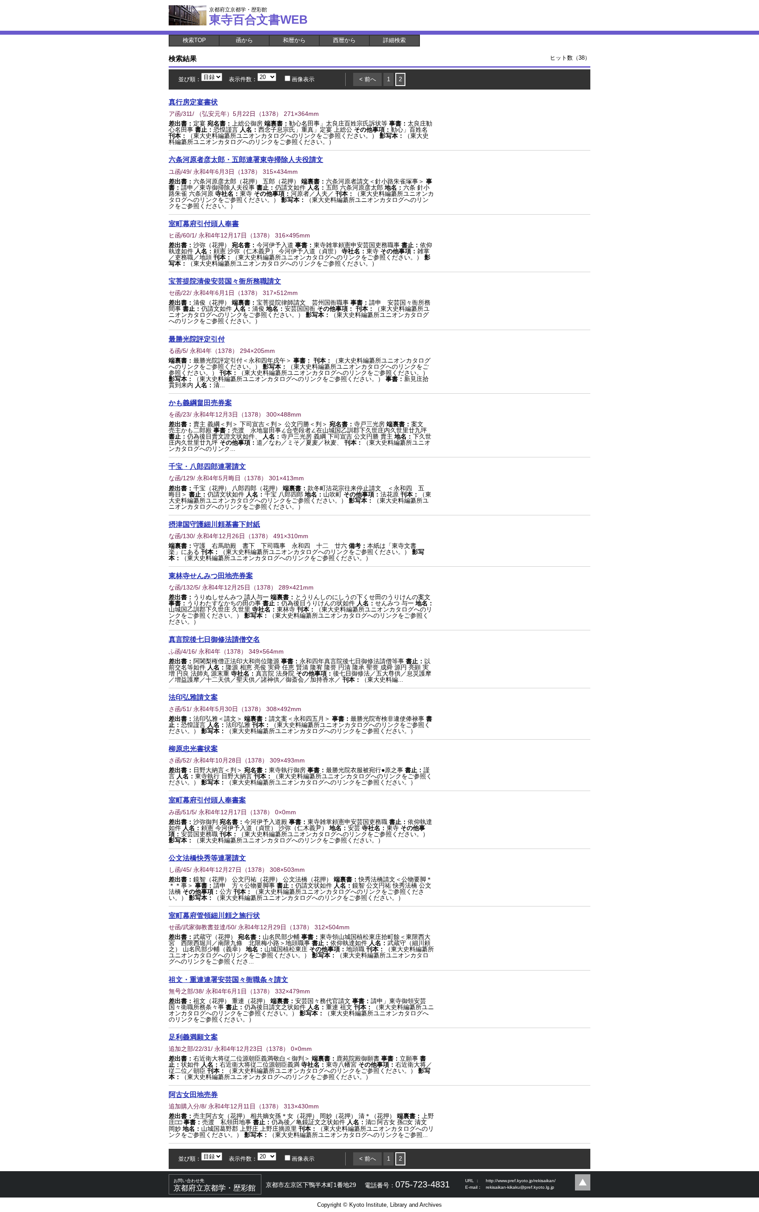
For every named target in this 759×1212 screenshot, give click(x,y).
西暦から (344, 40)
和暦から (294, 40)
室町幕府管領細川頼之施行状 (214, 915)
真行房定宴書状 (193, 102)
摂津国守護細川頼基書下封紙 (214, 524)
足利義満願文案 (193, 1037)
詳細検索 (394, 40)
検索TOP (194, 40)
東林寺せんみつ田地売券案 (211, 575)
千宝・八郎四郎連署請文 (207, 466)
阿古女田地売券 (193, 1094)
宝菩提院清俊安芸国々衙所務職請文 (225, 281)
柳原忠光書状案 (193, 748)
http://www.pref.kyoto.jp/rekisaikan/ (521, 1180)
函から (244, 40)
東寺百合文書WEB (258, 16)
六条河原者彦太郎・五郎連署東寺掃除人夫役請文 (246, 159)
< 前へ (367, 79)
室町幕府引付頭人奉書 (204, 223)
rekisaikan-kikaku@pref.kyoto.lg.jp (520, 1187)
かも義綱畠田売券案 (200, 402)
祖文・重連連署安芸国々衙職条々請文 (228, 979)
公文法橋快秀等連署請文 (207, 858)
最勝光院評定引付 (197, 339)
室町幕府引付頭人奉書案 (207, 800)
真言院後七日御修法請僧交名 (214, 639)
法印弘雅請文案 (193, 697)
